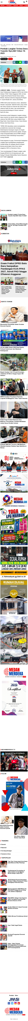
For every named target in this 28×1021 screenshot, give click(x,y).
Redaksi (11, 995)
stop (10, 58)
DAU (12, 44)
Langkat (25, 44)
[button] (26, 1)
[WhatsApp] (17, 62)
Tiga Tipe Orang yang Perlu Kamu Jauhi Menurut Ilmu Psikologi (17, 862)
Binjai (21, 5)
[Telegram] (14, 62)
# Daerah (3, 844)
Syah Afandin (3, 45)
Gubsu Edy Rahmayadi (18, 44)
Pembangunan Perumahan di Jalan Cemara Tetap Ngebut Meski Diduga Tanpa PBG (16, 872)
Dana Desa (8, 44)
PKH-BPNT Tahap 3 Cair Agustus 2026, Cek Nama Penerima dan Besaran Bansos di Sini (17, 899)
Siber (16, 995)
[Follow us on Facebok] (9, 1003)
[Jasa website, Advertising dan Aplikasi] (14, 177)
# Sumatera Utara (5, 854)
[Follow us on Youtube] (18, 1003)
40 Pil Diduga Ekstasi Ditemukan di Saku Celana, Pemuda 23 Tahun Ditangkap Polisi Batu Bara (17, 881)
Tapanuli (15, 5)
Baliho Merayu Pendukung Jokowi (17, 916)
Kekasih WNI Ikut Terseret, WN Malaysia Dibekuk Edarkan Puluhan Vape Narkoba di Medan (13, 446)
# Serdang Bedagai (5, 850)
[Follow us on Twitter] (12, 1003)
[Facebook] (26, 62)
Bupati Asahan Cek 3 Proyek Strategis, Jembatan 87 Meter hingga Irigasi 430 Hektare (12, 373)
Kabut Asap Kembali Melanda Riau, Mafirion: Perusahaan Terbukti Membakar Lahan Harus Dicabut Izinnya (13, 421)
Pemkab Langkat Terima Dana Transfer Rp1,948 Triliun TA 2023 (17, 215)
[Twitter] (23, 62)
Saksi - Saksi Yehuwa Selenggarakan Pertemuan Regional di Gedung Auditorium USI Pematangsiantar (17, 945)
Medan (2, 5)
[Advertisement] (14, 21)
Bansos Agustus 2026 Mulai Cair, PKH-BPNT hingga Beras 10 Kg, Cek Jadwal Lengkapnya (17, 890)
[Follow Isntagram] (15, 1003)
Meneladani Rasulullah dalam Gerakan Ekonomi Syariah (6, 827)
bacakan (4, 58)
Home (1, 44)
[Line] (20, 62)
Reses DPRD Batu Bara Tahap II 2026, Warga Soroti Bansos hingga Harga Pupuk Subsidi (6, 290)
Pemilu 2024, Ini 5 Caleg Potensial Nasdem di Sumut (17, 907)
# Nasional (3, 847)
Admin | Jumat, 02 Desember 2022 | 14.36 (8, 56)
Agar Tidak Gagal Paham (15, 925)
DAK (4, 44)
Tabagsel (8, 5)
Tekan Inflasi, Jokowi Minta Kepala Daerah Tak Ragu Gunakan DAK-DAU (17, 225)
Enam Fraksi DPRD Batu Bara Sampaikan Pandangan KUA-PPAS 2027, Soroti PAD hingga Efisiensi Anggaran (14, 268)
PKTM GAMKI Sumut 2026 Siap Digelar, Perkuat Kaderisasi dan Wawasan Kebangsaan (12, 349)
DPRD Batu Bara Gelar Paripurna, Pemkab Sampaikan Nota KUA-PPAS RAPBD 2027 (21, 289)
